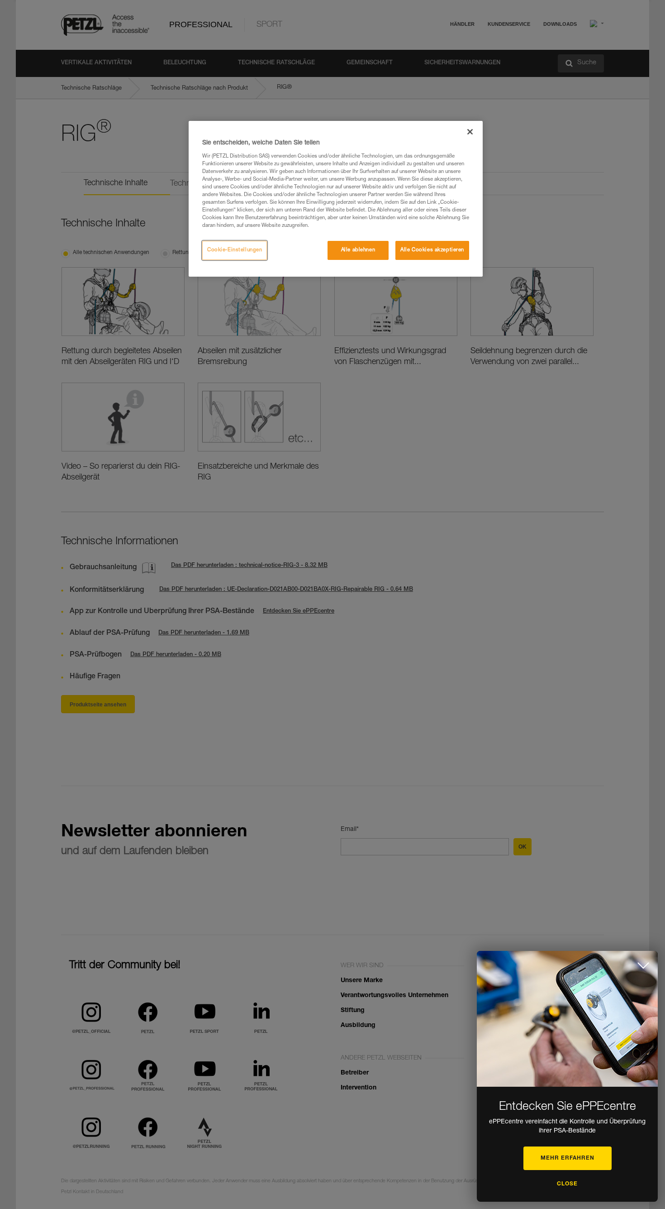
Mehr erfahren (567, 1158)
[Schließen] (470, 132)
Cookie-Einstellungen (234, 250)
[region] (336, 199)
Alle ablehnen (358, 250)
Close (567, 1184)
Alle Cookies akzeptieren (432, 250)
